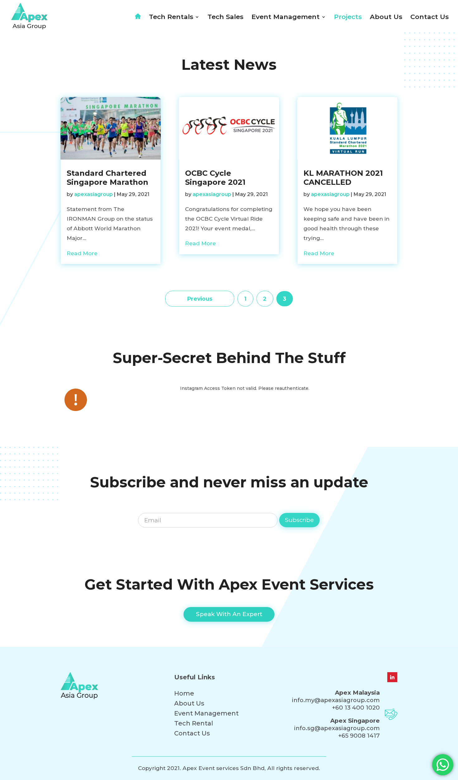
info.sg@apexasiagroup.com (337, 728)
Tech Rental (193, 723)
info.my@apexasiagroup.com (336, 700)
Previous (199, 298)
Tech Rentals (171, 18)
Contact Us (429, 18)
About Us (386, 18)
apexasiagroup (93, 194)
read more (82, 253)
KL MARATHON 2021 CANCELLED (343, 178)
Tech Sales (225, 18)
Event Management (285, 18)
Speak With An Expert (229, 614)
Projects (348, 18)
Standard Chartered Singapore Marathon (107, 178)
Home (184, 693)
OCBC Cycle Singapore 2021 (215, 178)
